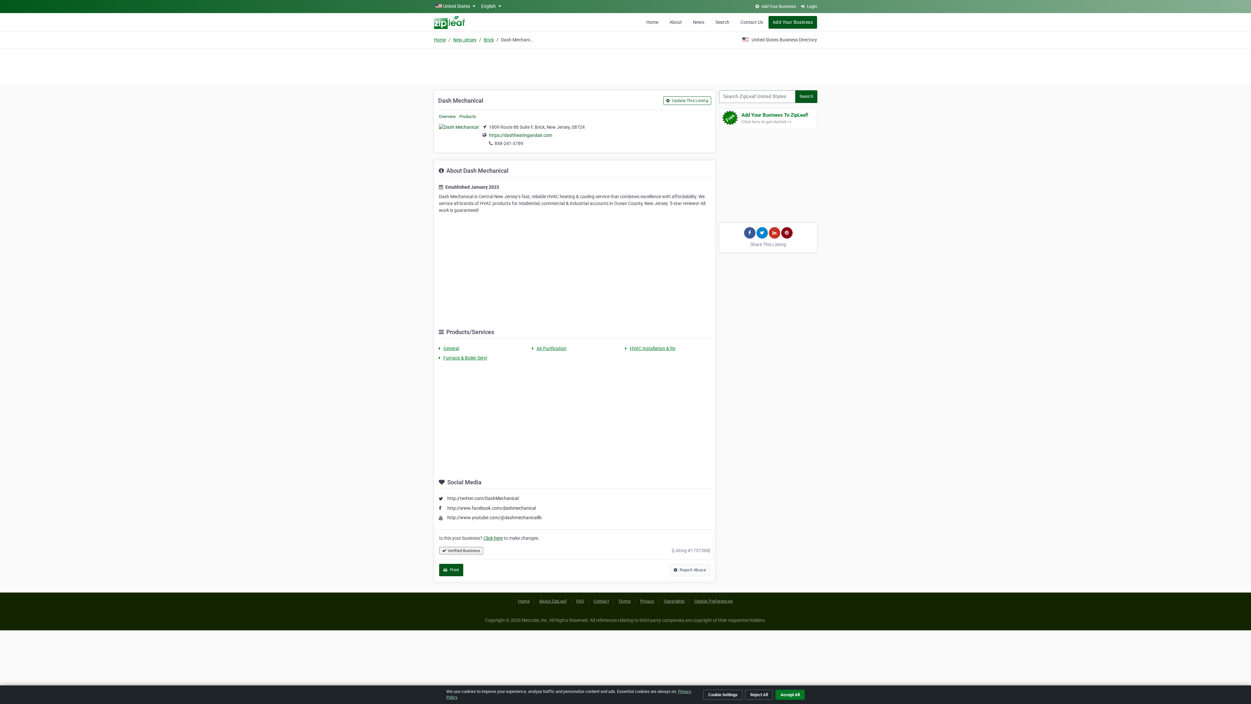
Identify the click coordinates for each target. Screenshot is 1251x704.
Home (652, 22)
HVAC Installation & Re (652, 348)
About (675, 22)
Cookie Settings (723, 694)
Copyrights (674, 601)
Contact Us (752, 22)
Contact (601, 601)
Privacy (647, 601)
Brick (489, 39)
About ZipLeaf (553, 601)
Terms (624, 601)
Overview (447, 116)
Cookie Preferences (713, 601)
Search (722, 22)
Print (454, 569)
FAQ (580, 601)
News (698, 22)
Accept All (790, 694)
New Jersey (465, 39)
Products (467, 116)
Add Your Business (793, 22)
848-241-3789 (509, 143)
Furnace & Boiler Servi (465, 357)
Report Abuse (692, 569)
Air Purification (552, 348)
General (451, 348)
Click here (493, 538)
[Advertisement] (625, 66)
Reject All (759, 694)
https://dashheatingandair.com (520, 135)
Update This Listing (689, 100)
